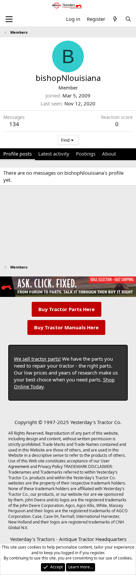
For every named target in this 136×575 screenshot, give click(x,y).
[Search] (128, 19)
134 (14, 124)
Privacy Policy (50, 466)
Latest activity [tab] (53, 153)
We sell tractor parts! (37, 358)
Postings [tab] (85, 153)
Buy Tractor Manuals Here (66, 327)
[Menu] (9, 19)
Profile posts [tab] (17, 153)
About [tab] (109, 153)
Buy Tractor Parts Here (66, 309)
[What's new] (115, 19)
